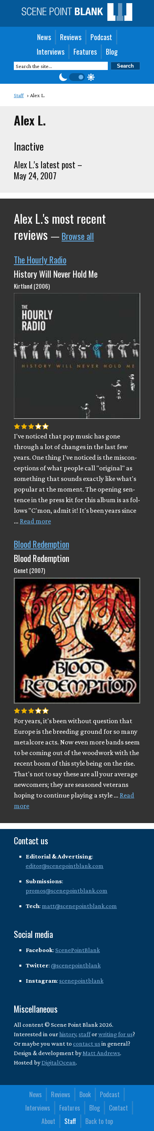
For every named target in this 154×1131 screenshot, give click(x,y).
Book (85, 1094)
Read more (35, 521)
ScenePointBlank (77, 950)
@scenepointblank (76, 965)
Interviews (50, 51)
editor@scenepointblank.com (64, 865)
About (48, 1121)
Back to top (99, 1121)
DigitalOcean (58, 1062)
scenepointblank (81, 980)
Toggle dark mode (77, 77)
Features (85, 51)
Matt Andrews (101, 1053)
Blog (112, 51)
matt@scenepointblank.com (79, 906)
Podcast (101, 37)
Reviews (70, 37)
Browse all (78, 236)
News (44, 37)
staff (84, 1034)
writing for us (115, 1034)
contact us (86, 1043)
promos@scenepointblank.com (66, 890)
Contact (118, 1108)
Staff (70, 1121)
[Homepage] (77, 18)
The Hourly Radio (40, 259)
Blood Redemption (41, 544)
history (67, 1034)
